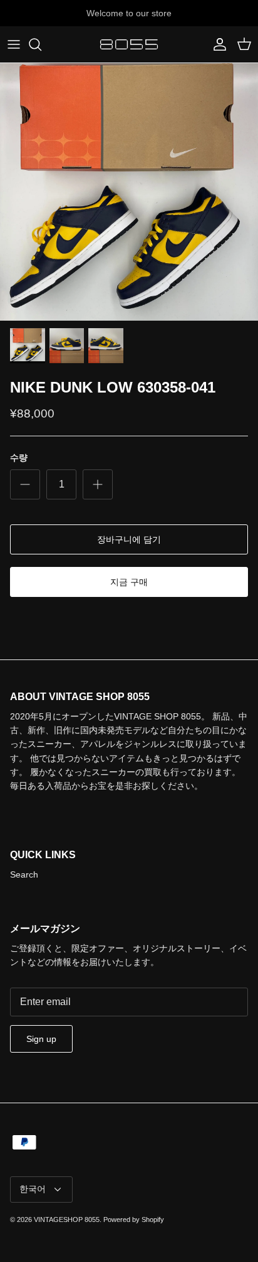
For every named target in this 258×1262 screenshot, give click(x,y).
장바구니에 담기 (129, 539)
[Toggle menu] (14, 44)
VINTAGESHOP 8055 (67, 1219)
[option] (129, 192)
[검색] (41, 44)
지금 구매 (129, 582)
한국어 (32, 1189)
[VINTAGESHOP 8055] (129, 44)
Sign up (41, 1039)
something (140, 18)
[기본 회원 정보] (216, 44)
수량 (19, 458)
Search (24, 874)
